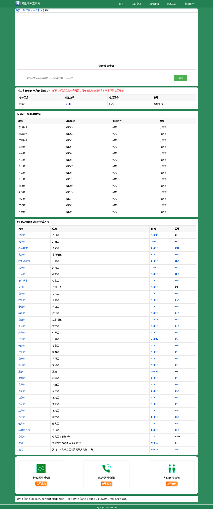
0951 (177, 423)
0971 (177, 417)
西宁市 (21, 417)
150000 (154, 280)
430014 (154, 339)
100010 (154, 235)
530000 (154, 358)
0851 (177, 384)
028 (176, 378)
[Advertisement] (106, 39)
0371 (177, 332)
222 (153, 436)
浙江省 (26, 10)
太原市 (21, 254)
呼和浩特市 (24, 261)
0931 (177, 410)
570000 (154, 365)
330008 (154, 319)
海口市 (21, 365)
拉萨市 (21, 397)
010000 (154, 261)
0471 (177, 261)
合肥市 (21, 306)
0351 (177, 254)
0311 (177, 248)
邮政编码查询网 (31, 3)
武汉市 (21, 339)
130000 (154, 274)
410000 (154, 345)
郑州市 (21, 332)
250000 (154, 326)
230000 (154, 306)
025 (176, 293)
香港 (20, 443)
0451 (177, 280)
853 (176, 449)
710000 (154, 404)
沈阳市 (21, 267)
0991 (177, 430)
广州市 (21, 352)
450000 (154, 332)
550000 (154, 384)
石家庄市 (23, 248)
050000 (154, 248)
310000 (154, 300)
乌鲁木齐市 (24, 430)
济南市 (21, 326)
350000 (154, 313)
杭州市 (21, 300)
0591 (177, 313)
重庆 (20, 371)
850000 (154, 397)
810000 (154, 417)
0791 (177, 319)
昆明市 (21, 391)
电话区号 (189, 3)
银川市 (21, 423)
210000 (154, 293)
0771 (177, 358)
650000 (154, 391)
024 (176, 267)
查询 (181, 77)
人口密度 (136, 3)
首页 (121, 3)
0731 (177, 345)
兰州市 (21, 410)
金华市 (36, 10)
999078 (154, 449)
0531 (177, 326)
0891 (177, 397)
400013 (154, 371)
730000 (154, 410)
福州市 (21, 313)
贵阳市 (21, 384)
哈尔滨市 (23, 280)
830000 (154, 430)
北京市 (21, 235)
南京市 (21, 293)
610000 (154, 378)
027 (176, 339)
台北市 (21, 436)
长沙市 (21, 345)
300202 (154, 241)
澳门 (20, 449)
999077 (154, 443)
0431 (177, 274)
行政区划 (171, 3)
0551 (177, 306)
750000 (154, 423)
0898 (177, 365)
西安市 (21, 404)
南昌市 (21, 319)
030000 (154, 254)
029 (176, 404)
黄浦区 (21, 287)
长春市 (21, 274)
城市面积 (154, 3)
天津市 (21, 241)
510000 (154, 352)
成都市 (21, 378)
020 (176, 352)
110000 (154, 267)
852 (176, 443)
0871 (177, 391)
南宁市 (21, 358)
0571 (177, 300)
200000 (154, 287)
